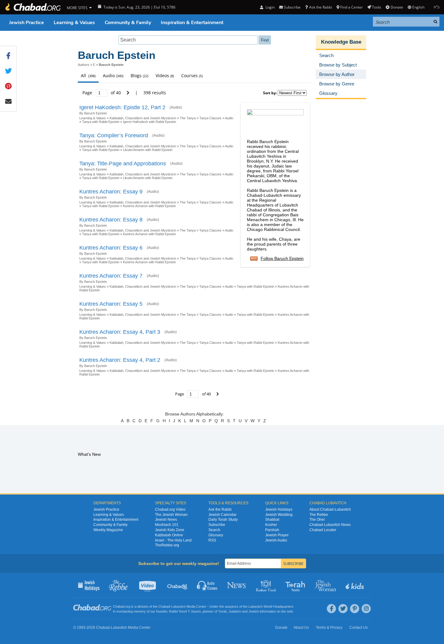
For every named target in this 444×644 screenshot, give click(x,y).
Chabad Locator (322, 530)
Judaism (235, 611)
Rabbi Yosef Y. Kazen (185, 611)
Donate (397, 7)
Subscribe (216, 525)
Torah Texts (296, 585)
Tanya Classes (210, 118)
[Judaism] (33, 7)
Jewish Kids (355, 585)
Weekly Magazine (108, 530)
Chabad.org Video (170, 509)
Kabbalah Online (169, 535)
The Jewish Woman (171, 515)
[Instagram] (366, 608)
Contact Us (358, 627)
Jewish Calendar (222, 515)
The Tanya (188, 118)
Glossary (215, 535)
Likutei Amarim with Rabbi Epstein (147, 150)
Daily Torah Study (223, 519)
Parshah (272, 530)
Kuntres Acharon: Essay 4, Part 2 (119, 360)
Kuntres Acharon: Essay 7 (111, 276)
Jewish (253, 611)
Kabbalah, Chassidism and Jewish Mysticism (143, 118)
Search (214, 530)
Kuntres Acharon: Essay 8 (111, 220)
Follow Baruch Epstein (282, 258)
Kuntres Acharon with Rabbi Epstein (149, 206)
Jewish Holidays (278, 509)
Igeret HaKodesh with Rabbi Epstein (149, 122)
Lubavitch (178, 606)
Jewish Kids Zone (169, 530)
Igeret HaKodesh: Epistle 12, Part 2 (122, 107)
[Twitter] (343, 608)
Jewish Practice (26, 22)
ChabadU (178, 585)
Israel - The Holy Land (173, 540)
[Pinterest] (354, 608)
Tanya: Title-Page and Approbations (122, 163)
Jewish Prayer (277, 535)
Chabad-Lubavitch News (330, 525)
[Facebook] (331, 608)
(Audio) (176, 107)
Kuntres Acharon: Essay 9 (111, 192)
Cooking (266, 585)
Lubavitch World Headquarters (271, 606)
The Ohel (317, 519)
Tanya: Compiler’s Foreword (113, 135)
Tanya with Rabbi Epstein (100, 122)
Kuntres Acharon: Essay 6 (111, 248)
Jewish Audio (276, 540)
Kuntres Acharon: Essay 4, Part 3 (119, 332)
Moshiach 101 (167, 525)
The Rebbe (318, 515)
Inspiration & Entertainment (192, 22)
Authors (83, 65)
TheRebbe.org (167, 545)
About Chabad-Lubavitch (330, 509)
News (237, 585)
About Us (301, 627)
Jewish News (166, 519)
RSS (212, 540)
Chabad (164, 606)
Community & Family (128, 22)
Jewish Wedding (279, 515)
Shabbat (272, 519)
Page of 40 (102, 92)
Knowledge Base (341, 42)
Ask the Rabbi (320, 7)
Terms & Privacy (329, 627)
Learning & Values (74, 22)
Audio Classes (207, 585)
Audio (229, 118)
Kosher (271, 525)
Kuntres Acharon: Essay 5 (111, 304)
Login (269, 7)
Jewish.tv (148, 585)
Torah (222, 611)
